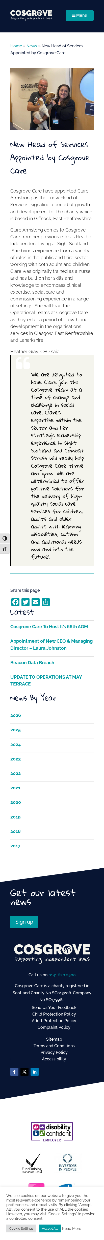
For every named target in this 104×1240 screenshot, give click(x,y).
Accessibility (54, 1059)
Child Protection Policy (54, 1014)
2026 (15, 715)
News (32, 46)
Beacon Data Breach (32, 662)
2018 (15, 831)
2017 (15, 845)
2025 (15, 729)
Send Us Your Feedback (54, 1007)
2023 (15, 758)
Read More (71, 1228)
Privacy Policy (54, 1052)
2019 (15, 816)
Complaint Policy (54, 1027)
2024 (15, 744)
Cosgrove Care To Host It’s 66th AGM (49, 626)
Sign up (24, 922)
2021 (15, 787)
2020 (15, 802)
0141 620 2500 (62, 974)
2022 (15, 773)
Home (16, 46)
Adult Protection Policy (54, 1020)
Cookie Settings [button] (21, 1228)
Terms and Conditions (54, 1045)
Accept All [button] (50, 1228)
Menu (81, 15)
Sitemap (54, 1039)
